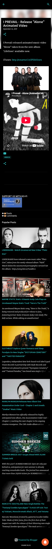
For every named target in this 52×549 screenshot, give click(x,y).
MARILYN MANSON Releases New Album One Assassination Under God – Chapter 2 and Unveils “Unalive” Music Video (23, 405)
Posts (9, 213)
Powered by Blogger (27, 540)
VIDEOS (7, 157)
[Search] (48, 4)
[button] (4, 34)
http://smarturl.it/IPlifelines (27, 59)
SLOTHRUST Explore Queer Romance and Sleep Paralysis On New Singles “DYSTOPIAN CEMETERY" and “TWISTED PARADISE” (24, 352)
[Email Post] (4, 154)
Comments (11, 216)
